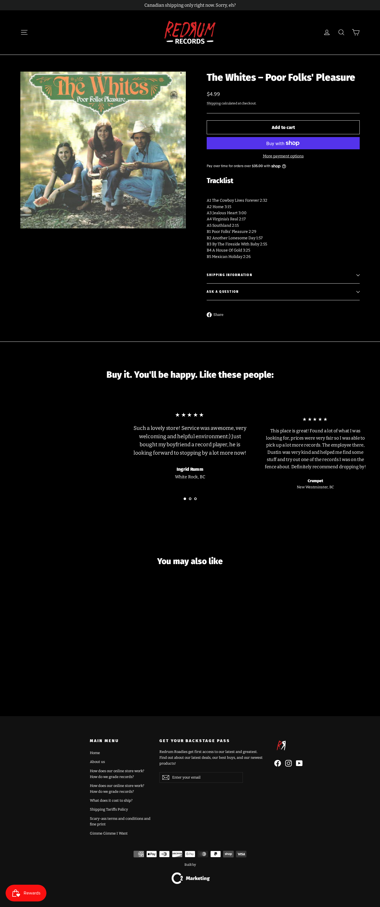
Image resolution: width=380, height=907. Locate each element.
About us (97, 762)
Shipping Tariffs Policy (109, 809)
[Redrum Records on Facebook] (277, 763)
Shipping (214, 103)
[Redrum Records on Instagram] (288, 763)
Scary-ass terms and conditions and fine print (120, 821)
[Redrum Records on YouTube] (299, 763)
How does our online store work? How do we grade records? (117, 774)
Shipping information (229, 275)
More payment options (283, 156)
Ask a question (223, 292)
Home (95, 753)
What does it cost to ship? (111, 800)
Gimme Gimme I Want (109, 833)
